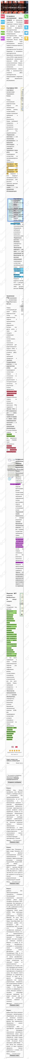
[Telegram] (26, 33)
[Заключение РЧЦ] (3, 27)
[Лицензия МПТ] (3, 38)
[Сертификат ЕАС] (3, 16)
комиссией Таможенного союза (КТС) (12, 150)
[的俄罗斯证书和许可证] (16, 747)
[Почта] (26, 22)
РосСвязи (21, 288)
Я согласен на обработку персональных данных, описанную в (14, 777)
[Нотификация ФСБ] (3, 33)
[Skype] (26, 27)
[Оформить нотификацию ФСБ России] (15, 482)
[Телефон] (26, 16)
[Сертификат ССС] (3, 22)
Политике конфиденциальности (13, 778)
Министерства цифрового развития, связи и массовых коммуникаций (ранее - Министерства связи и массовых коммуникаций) (20, 253)
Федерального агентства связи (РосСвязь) (20, 239)
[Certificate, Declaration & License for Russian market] (12, 747)
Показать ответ (14, 842)
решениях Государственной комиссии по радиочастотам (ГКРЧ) (12, 364)
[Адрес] (26, 38)
